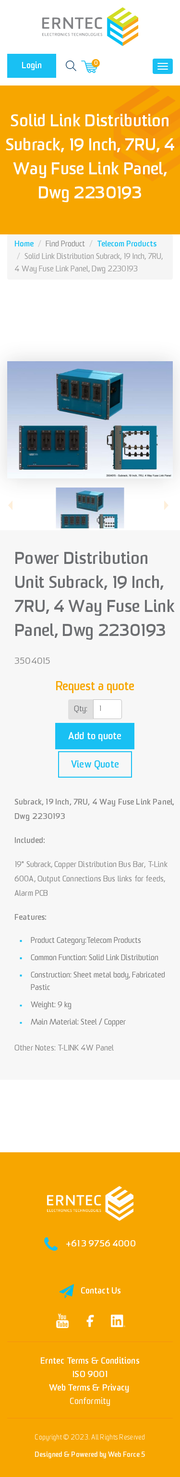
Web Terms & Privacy (89, 1388)
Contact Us (101, 1291)
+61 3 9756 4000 (101, 1244)
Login (32, 66)
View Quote (95, 764)
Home (24, 244)
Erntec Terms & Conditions (90, 1361)
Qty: (80, 709)
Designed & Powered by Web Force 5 (90, 1455)
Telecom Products (126, 244)
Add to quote (94, 736)
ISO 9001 (89, 1374)
